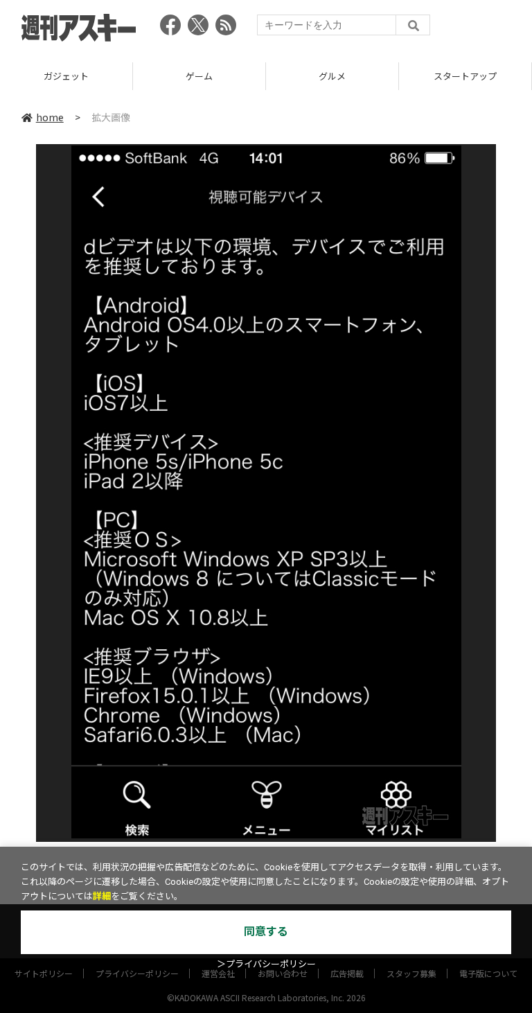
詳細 (102, 896)
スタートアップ (465, 75)
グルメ (332, 75)
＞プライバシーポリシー (266, 964)
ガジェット (66, 75)
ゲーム (199, 75)
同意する (266, 931)
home (50, 117)
